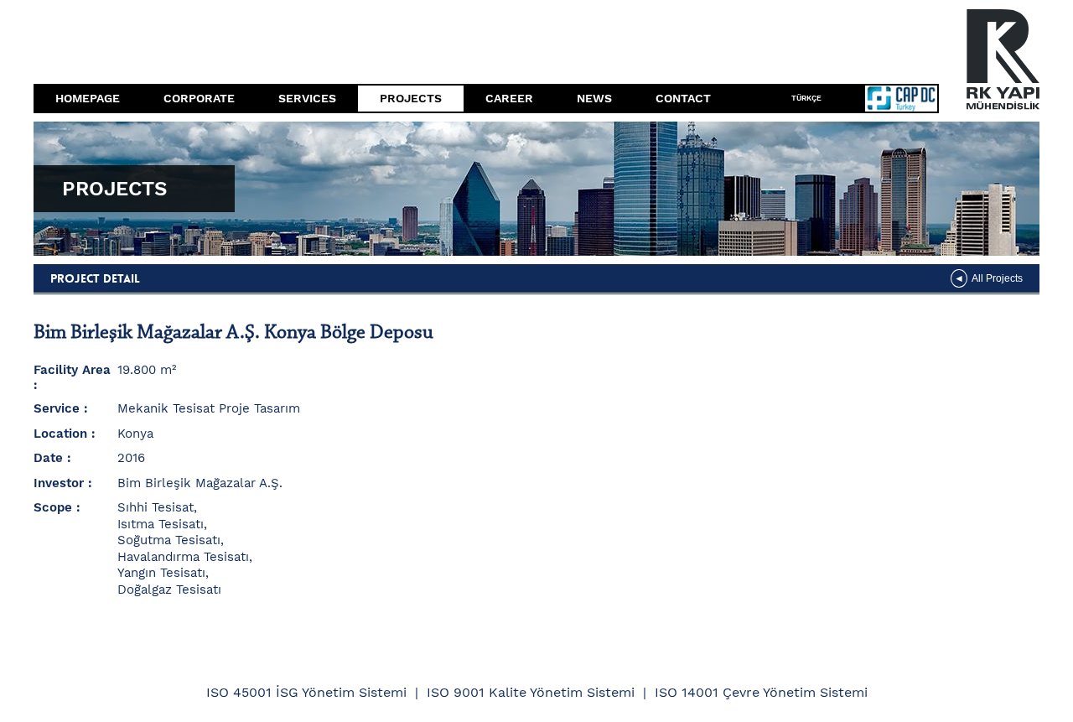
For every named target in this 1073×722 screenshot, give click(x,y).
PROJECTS (411, 98)
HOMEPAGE (87, 98)
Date (48, 457)
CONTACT (683, 98)
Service (57, 408)
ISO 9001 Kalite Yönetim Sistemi (531, 692)
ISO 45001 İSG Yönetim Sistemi (306, 692)
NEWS (594, 98)
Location (60, 433)
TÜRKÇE (806, 98)
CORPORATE (199, 98)
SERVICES (307, 98)
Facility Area (72, 369)
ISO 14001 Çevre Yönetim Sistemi (761, 692)
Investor (59, 483)
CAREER (509, 98)
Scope (53, 507)
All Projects (997, 278)
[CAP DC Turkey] (891, 99)
